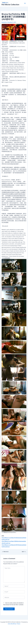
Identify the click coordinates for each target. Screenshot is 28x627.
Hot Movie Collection (10, 4)
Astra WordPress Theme (14, 623)
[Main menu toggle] (25, 3)
